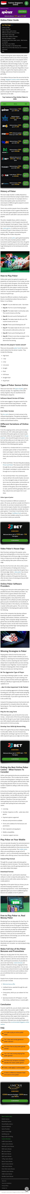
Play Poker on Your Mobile (8, 44)
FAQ (3, 51)
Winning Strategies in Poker (9, 38)
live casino (6, 414)
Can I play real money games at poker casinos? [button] (13, 1040)
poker (13, 238)
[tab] (15, 1033)
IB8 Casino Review (6, 1151)
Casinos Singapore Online (14, 1192)
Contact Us (4, 1188)
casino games (6, 228)
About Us (4, 1181)
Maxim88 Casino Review (8, 1146)
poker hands (17, 348)
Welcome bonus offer (9, 984)
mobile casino (23, 849)
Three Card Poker (8, 465)
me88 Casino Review (7, 1141)
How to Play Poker (6, 29)
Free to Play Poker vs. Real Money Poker (11, 45)
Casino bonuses (18, 963)
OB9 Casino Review (6, 1156)
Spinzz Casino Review (7, 1161)
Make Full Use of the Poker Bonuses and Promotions (14, 47)
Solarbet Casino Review (7, 1171)
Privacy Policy (5, 1185)
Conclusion (4, 49)
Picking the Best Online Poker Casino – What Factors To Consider (14, 41)
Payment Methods (6, 1126)
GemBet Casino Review (7, 1176)
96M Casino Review (7, 1149)
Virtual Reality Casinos (7, 1124)
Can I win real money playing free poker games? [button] (14, 1054)
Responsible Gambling (7, 1136)
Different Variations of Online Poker (10, 33)
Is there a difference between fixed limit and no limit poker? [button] (14, 1074)
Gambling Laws (5, 1134)
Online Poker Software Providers (10, 36)
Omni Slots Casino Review (8, 1169)
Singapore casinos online (13, 79)
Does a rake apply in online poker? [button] (14, 1067)
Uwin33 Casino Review (7, 1164)
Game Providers (6, 1129)
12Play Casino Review (7, 1159)
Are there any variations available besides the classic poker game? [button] (14, 1061)
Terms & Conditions (6, 1183)
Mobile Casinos (5, 1119)
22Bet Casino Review (7, 1174)
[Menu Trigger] (26, 3)
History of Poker (6, 27)
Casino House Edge (6, 1131)
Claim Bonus (22, 11)
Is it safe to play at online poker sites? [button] (13, 1033)
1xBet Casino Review (7, 1166)
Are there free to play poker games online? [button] (14, 1047)
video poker (17, 572)
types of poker (19, 388)
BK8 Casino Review (6, 1154)
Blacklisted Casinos (6, 1121)
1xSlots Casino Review (7, 1144)
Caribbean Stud (16, 513)
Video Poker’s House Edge (8, 34)
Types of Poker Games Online (9, 31)
